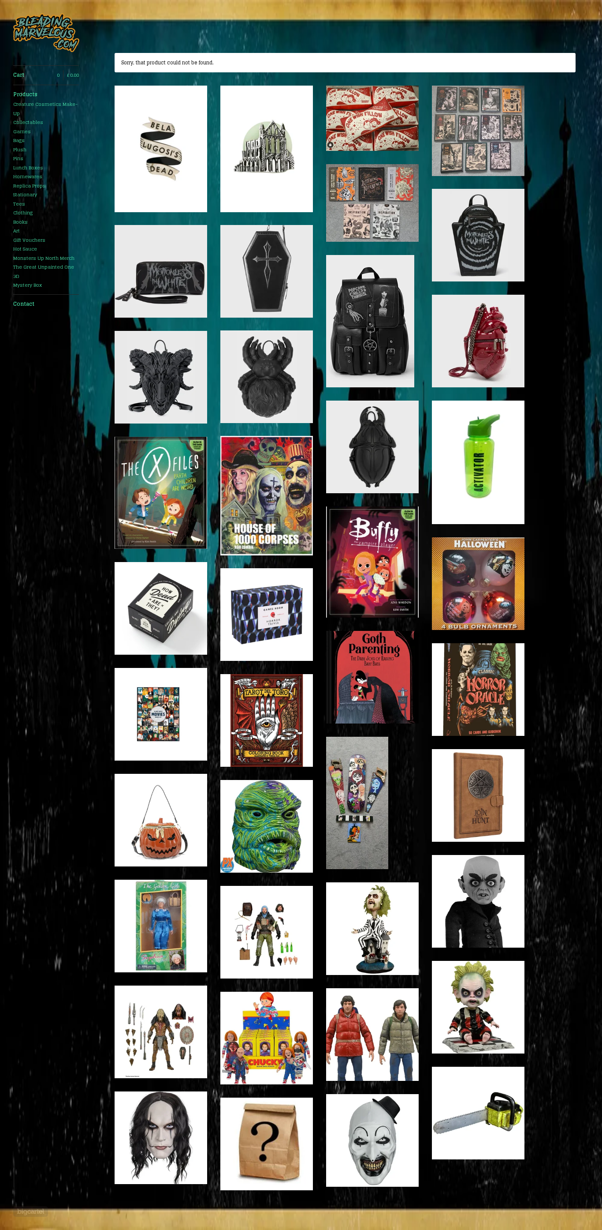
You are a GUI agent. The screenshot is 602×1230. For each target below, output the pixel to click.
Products (25, 94)
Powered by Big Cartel (30, 1211)
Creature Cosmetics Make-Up (45, 109)
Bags (19, 140)
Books (20, 222)
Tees (19, 203)
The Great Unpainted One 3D (43, 271)
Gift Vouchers (29, 240)
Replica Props (29, 185)
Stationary (25, 194)
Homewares (27, 176)
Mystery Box (27, 285)
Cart (46, 74)
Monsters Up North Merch (43, 258)
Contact (23, 303)
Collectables (28, 122)
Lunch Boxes (28, 167)
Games (22, 131)
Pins (18, 158)
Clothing (23, 212)
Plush (19, 149)
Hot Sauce (25, 248)
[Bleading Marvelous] (46, 32)
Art (16, 230)
